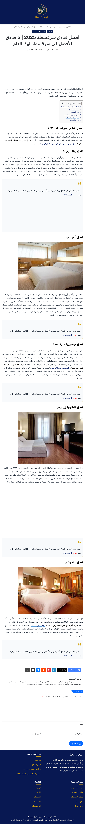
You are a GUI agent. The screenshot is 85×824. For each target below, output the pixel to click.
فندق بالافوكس (74, 120)
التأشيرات (37, 797)
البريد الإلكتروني (78, 733)
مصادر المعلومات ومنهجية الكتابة (29, 774)
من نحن (38, 760)
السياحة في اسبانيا (39, 31)
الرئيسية (66, 27)
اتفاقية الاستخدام (77, 797)
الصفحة (67, 195)
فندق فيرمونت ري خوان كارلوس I (63, 144)
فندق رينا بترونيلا (74, 109)
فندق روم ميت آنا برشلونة (59, 368)
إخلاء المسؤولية (77, 792)
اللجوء (38, 792)
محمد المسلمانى (51, 50)
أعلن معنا (79, 801)
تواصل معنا (79, 806)
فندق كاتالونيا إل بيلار (72, 117)
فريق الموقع (36, 764)
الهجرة (38, 788)
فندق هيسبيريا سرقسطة (71, 115)
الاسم (81, 724)
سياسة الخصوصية (76, 788)
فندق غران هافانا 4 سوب (41, 144)
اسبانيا (61, 27)
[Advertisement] (42, 68)
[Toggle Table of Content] (78, 103)
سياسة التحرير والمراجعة (32, 769)
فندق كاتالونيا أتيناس (38, 625)
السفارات (37, 801)
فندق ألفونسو (75, 112)
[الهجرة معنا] (42, 12)
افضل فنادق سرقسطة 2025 (70, 107)
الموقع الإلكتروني (36, 733)
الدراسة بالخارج (35, 806)
